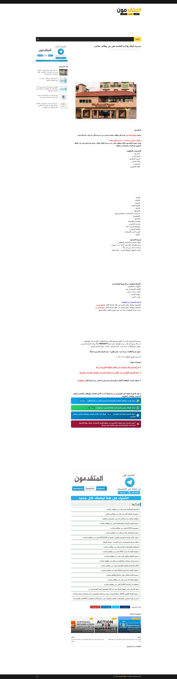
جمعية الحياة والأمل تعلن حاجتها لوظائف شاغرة (122, 575)
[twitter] (37, 2)
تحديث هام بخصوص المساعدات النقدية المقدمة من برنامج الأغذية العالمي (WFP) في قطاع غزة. (105, 598)
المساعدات (129, 39)
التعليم (114, 39)
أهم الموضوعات (135, 618)
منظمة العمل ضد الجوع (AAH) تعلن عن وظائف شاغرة (119, 570)
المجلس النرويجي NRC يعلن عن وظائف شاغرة (84, 628)
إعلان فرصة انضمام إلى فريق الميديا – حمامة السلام (120, 542)
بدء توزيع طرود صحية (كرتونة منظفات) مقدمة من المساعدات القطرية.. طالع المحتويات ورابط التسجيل (47, 72)
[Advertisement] (69, 20)
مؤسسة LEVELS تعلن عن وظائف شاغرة (124, 528)
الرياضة (67, 39)
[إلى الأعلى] (37, 676)
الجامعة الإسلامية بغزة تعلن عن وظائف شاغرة (122, 509)
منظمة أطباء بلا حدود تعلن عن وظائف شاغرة (123, 579)
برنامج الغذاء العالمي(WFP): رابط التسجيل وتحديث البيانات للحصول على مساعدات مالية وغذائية (105, 594)
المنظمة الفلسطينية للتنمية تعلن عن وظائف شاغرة (121, 547)
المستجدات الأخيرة (120, 49)
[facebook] (40, 2)
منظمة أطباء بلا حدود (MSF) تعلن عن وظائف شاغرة (120, 551)
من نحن (131, 2)
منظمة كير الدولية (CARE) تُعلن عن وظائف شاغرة (121, 584)
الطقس (49, 39)
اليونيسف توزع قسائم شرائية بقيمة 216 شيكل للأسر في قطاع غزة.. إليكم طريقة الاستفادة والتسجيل (47, 89)
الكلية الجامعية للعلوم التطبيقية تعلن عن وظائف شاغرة (119, 565)
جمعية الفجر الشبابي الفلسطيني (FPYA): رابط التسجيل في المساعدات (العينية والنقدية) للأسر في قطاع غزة (47, 105)
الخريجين (93, 39)
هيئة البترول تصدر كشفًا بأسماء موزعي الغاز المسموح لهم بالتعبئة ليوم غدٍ (113, 589)
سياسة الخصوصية (124, 2)
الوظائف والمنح (76, 39)
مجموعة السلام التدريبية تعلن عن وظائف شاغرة (121, 514)
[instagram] (42, 2)
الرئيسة (137, 39)
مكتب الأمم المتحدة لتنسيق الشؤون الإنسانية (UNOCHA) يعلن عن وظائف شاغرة (110, 537)
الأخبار (121, 39)
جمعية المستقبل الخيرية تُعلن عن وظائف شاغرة (122, 532)
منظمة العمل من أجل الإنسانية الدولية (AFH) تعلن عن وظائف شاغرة (106, 628)
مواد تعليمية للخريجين (104, 39)
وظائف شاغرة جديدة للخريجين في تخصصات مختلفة (120, 518)
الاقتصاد (85, 39)
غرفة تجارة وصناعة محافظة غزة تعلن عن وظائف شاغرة (119, 561)
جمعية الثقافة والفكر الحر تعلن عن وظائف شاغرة (121, 556)
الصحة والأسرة (58, 39)
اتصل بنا (117, 2)
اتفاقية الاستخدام (137, 2)
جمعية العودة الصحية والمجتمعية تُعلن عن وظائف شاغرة (119, 523)
